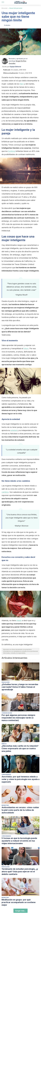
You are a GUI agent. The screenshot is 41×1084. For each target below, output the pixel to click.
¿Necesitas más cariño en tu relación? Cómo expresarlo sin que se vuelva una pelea (20, 748)
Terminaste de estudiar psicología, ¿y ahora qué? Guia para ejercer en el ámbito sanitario (20, 871)
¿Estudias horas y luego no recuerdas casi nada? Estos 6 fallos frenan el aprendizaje (20, 687)
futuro (25, 348)
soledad (14, 430)
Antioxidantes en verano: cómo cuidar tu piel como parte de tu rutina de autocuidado (20, 810)
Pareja (4, 743)
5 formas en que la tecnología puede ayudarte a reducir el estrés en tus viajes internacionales (19, 841)
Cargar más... (20, 911)
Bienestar (5, 8)
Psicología (5, 682)
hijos (21, 84)
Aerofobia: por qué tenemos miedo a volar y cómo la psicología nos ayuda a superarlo (20, 779)
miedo (18, 620)
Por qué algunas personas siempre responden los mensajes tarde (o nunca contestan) (18, 718)
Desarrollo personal (15, 8)
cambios (5, 492)
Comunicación (7, 713)
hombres (11, 151)
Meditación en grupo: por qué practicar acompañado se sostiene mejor (19, 902)
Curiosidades (6, 774)
